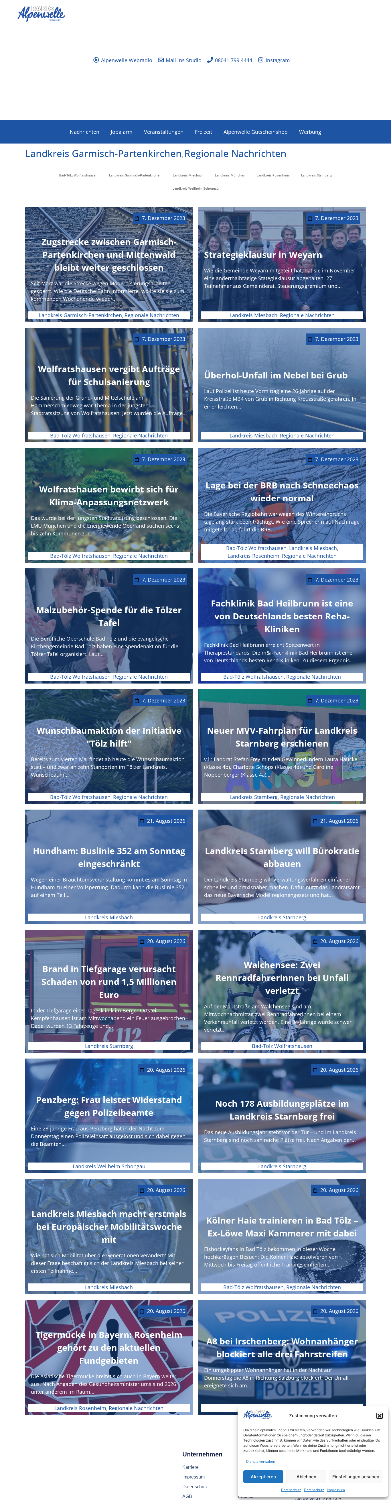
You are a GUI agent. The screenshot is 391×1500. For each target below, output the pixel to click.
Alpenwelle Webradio (126, 60)
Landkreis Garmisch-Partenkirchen (103, 153)
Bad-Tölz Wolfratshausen (78, 175)
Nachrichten (84, 131)
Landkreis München (230, 175)
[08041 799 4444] (210, 60)
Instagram (278, 60)
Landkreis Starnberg (316, 175)
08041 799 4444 (233, 60)
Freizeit (203, 131)
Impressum (336, 1489)
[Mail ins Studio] (161, 60)
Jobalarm (122, 131)
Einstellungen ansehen (355, 1476)
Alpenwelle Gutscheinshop (256, 131)
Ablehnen (306, 1476)
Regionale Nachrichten (235, 153)
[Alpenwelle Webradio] (96, 60)
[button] (379, 1416)
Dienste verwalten (260, 1461)
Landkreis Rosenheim (273, 175)
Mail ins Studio (184, 60)
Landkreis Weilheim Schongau (196, 189)
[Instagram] (261, 60)
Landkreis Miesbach (188, 175)
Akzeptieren (263, 1476)
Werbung (310, 131)
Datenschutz (291, 1489)
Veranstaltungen (163, 131)
